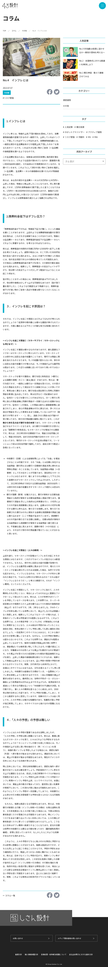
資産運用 (67, 100)
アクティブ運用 (95, 132)
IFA (89, 137)
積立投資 (80, 127)
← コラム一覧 (9, 895)
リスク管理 (9, 98)
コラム (14, 30)
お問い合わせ (18, 938)
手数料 (81, 137)
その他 (24, 30)
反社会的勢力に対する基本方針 (81, 954)
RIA (96, 137)
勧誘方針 (18, 954)
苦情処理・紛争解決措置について (53, 954)
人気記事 (69, 127)
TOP (4, 30)
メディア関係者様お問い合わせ (69, 938)
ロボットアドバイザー (75, 132)
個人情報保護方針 (31, 954)
